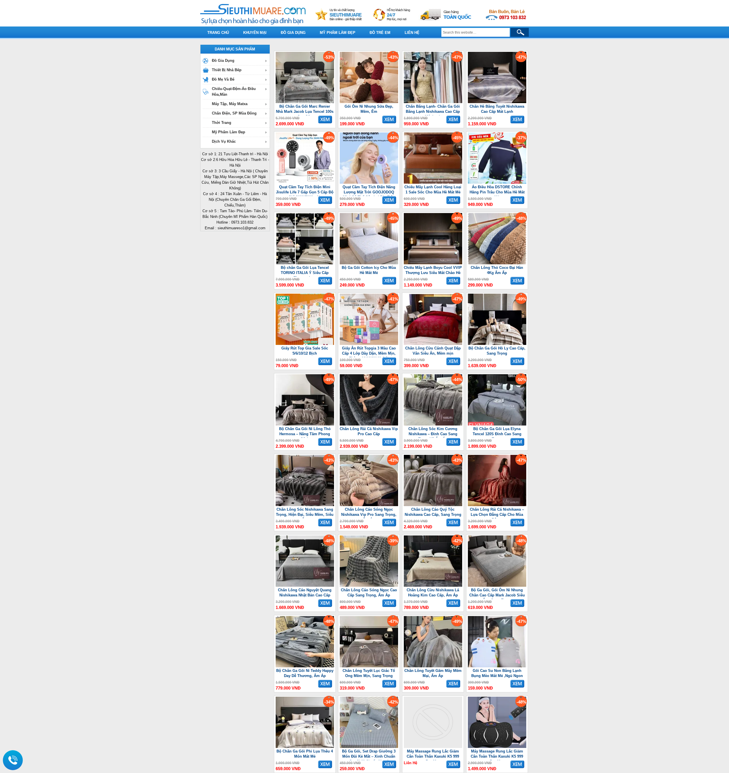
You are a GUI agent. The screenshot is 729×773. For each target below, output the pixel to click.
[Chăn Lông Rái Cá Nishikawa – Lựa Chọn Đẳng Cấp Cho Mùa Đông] (497, 505)
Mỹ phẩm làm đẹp (337, 32)
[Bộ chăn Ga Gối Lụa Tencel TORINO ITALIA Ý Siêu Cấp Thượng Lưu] (305, 263)
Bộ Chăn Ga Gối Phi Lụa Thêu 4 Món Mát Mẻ (305, 753)
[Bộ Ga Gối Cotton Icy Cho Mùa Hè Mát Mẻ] (369, 263)
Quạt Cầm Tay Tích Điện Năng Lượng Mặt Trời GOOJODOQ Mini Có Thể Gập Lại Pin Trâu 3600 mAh (369, 190)
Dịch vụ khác (224, 141)
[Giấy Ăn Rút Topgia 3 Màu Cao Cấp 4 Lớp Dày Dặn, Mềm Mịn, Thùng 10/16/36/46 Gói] (369, 343)
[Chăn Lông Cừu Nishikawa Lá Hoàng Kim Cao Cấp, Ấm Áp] (433, 585)
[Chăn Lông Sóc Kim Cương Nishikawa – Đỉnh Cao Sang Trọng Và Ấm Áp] (433, 424)
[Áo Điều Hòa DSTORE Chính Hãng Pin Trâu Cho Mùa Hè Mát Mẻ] (497, 182)
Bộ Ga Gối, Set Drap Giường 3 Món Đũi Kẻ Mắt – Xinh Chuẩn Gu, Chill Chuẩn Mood (369, 754)
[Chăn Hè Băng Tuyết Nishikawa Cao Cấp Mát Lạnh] (497, 102)
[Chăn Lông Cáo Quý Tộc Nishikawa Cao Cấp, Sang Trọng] (433, 505)
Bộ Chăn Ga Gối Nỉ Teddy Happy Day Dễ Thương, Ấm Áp (304, 673)
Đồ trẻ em (380, 32)
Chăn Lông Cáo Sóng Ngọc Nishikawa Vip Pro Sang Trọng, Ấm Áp (368, 512)
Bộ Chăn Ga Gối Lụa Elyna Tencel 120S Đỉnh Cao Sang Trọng (497, 432)
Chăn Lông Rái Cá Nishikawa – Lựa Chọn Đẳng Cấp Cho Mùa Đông (497, 512)
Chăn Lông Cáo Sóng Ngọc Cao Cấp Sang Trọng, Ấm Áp (369, 592)
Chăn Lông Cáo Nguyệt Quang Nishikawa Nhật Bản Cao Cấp (304, 592)
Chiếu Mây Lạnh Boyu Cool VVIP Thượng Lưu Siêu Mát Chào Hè (433, 270)
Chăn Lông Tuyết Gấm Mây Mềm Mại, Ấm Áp (433, 673)
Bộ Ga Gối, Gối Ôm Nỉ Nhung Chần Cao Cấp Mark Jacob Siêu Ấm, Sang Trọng (497, 593)
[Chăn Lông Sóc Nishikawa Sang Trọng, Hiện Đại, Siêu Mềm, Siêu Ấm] (305, 505)
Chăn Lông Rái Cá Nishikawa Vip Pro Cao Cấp (369, 431)
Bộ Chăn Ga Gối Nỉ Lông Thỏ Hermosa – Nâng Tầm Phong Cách (305, 432)
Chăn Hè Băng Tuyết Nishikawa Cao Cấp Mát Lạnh (497, 109)
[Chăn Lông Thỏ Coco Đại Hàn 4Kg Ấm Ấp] (497, 263)
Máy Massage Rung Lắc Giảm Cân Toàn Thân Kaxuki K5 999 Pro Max (433, 754)
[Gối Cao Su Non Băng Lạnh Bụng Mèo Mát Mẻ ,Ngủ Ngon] (497, 666)
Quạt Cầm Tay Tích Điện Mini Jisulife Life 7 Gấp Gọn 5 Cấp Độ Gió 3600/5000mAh (304, 190)
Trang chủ (218, 32)
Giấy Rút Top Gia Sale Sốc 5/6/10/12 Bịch (304, 350)
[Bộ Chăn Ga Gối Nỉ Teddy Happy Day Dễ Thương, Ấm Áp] (305, 666)
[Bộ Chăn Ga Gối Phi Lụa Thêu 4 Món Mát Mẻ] (305, 747)
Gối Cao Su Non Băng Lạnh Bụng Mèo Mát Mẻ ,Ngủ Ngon (497, 673)
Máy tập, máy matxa (229, 104)
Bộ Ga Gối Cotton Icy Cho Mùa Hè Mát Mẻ (369, 270)
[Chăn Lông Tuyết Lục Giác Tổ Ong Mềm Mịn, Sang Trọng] (369, 666)
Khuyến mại (255, 32)
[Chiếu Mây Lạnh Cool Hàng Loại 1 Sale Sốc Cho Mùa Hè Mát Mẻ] (433, 182)
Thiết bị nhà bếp (226, 70)
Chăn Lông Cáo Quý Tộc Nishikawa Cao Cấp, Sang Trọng (433, 512)
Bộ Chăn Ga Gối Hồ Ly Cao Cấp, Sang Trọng (496, 350)
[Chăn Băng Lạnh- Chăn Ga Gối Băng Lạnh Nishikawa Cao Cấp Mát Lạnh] (433, 102)
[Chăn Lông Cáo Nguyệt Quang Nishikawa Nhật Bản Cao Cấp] (305, 585)
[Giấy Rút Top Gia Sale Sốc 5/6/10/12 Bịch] (305, 343)
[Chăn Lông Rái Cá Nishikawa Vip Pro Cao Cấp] (369, 424)
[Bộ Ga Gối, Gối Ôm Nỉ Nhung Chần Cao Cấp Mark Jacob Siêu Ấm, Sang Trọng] (497, 585)
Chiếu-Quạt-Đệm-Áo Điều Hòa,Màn (234, 92)
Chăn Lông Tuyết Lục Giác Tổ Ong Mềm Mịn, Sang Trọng (369, 673)
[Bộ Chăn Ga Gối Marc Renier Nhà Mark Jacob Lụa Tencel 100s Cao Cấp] (305, 102)
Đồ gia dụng (293, 32)
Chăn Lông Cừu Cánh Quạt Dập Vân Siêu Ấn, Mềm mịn (433, 350)
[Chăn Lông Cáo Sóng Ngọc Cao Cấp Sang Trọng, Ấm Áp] (369, 585)
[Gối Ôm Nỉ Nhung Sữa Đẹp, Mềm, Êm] (369, 102)
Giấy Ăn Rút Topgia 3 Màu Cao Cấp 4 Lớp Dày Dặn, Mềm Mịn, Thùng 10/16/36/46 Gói (369, 351)
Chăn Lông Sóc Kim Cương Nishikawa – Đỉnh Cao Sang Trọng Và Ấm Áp (432, 432)
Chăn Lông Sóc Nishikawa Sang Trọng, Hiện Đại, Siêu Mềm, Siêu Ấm (304, 512)
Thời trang (221, 122)
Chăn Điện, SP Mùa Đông (234, 113)
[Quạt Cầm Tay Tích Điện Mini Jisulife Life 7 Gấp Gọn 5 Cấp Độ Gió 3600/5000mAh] (305, 182)
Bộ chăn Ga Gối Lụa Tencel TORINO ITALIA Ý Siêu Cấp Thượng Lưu (305, 271)
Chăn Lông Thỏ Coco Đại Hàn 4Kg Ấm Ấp (497, 270)
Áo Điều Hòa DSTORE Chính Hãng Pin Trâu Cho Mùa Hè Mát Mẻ (497, 190)
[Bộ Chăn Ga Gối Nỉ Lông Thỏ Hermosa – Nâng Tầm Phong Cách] (305, 424)
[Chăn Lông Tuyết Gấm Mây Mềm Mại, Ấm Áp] (433, 666)
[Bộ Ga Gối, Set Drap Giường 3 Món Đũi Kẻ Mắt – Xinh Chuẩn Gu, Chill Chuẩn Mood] (369, 747)
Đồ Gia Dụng (223, 60)
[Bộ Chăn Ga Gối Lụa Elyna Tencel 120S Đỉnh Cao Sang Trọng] (497, 424)
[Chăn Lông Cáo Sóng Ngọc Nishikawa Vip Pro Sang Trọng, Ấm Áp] (369, 505)
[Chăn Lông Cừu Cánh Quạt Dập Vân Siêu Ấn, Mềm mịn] (433, 343)
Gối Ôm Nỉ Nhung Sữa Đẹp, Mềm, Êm (369, 109)
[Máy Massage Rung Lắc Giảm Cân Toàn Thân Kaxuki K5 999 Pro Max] (433, 747)
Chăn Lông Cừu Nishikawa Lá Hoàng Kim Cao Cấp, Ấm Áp (433, 592)
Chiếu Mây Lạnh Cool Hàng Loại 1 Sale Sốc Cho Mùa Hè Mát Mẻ (432, 189)
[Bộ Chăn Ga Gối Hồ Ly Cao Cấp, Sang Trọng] (497, 343)
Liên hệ (412, 32)
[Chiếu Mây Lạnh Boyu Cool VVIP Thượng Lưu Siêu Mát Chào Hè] (433, 263)
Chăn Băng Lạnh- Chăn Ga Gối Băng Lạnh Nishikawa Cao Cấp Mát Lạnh (433, 109)
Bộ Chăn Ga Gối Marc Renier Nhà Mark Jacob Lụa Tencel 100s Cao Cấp (304, 109)
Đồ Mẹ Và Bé (223, 79)
